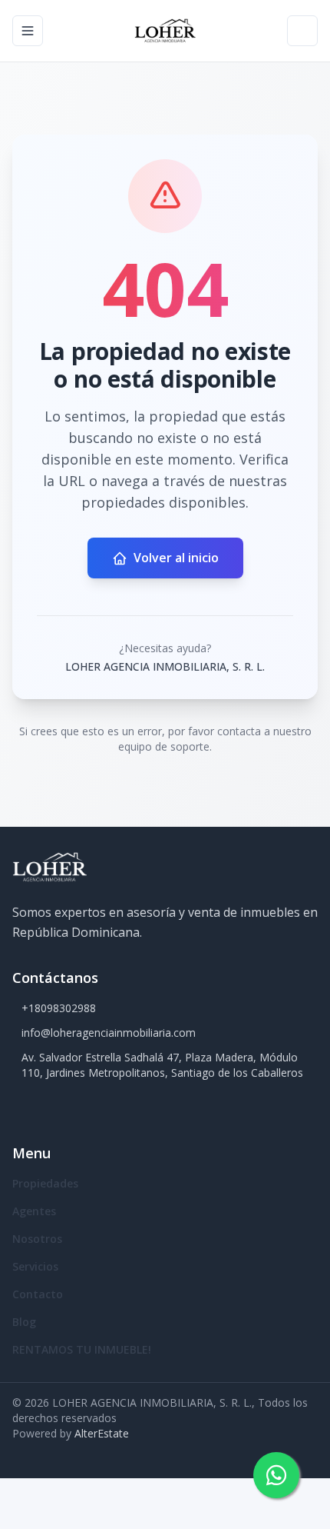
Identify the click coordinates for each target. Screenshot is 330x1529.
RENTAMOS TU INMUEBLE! (81, 1349)
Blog (24, 1321)
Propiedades (45, 1183)
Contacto (37, 1294)
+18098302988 (58, 1008)
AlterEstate (101, 1433)
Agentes (34, 1211)
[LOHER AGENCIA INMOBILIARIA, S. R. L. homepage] (164, 30)
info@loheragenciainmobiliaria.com (108, 1032)
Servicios (35, 1266)
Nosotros (37, 1238)
